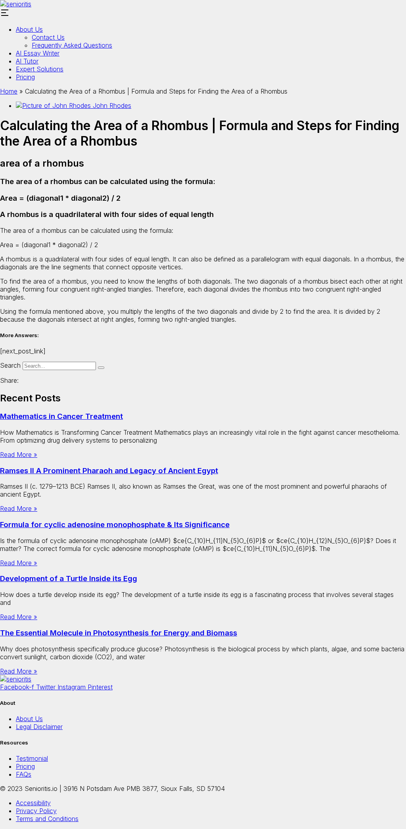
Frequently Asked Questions (72, 45)
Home (8, 91)
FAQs (23, 774)
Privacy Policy (36, 811)
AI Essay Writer (37, 53)
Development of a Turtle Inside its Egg (68, 578)
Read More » (18, 455)
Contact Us (48, 37)
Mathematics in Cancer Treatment (61, 416)
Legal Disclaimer (39, 727)
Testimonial (32, 758)
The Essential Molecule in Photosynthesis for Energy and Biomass (118, 632)
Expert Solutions (39, 69)
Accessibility (33, 803)
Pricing (25, 77)
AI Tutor (27, 61)
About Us (29, 29)
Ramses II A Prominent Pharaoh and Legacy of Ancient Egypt (109, 470)
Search (10, 365)
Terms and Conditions (47, 819)
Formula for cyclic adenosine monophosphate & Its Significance (115, 524)
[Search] (101, 368)
